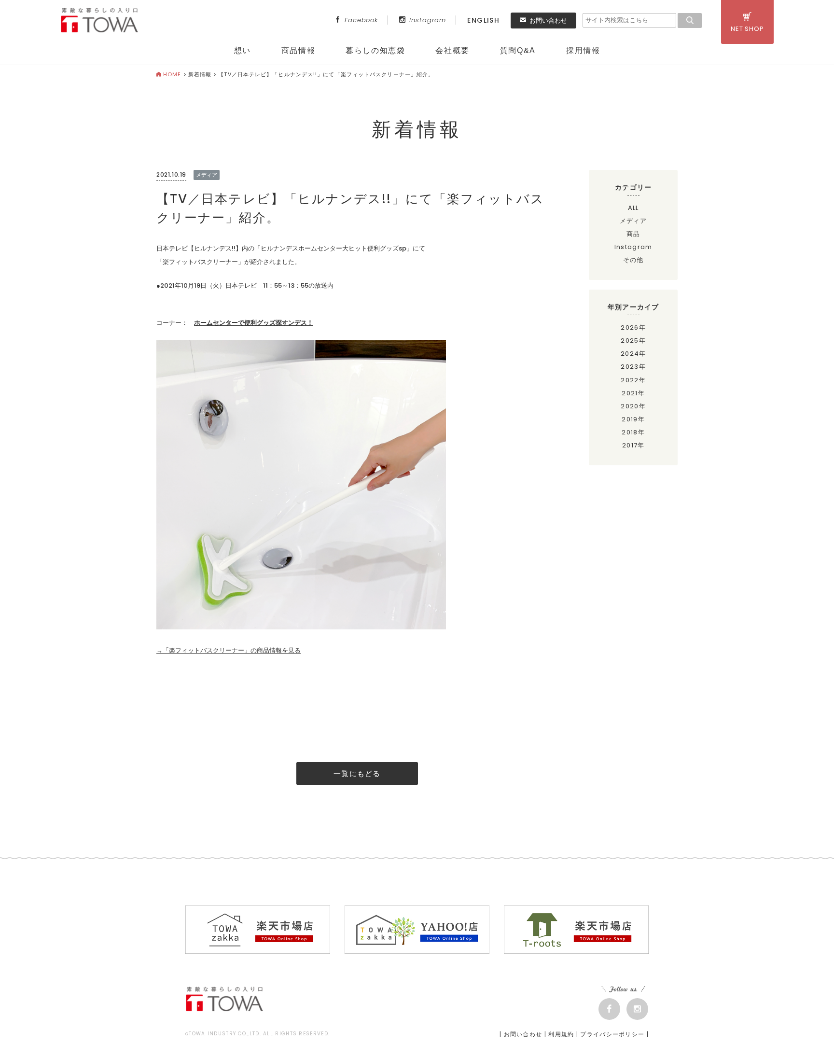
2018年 (633, 432)
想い (242, 50)
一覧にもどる (357, 773)
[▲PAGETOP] (809, 1019)
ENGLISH (483, 20)
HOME (172, 74)
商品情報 (298, 50)
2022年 (633, 380)
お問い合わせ (548, 20)
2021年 (633, 393)
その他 (633, 259)
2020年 (633, 406)
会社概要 (452, 50)
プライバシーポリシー (612, 1034)
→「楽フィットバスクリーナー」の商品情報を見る (228, 650)
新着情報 (199, 74)
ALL (633, 207)
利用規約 (561, 1034)
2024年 (633, 353)
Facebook (361, 20)
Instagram (427, 20)
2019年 (633, 419)
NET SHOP (747, 28)
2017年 (633, 445)
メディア (633, 220)
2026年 (633, 327)
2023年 (633, 366)
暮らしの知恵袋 (375, 50)
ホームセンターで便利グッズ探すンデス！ (253, 322)
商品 (633, 233)
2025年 (633, 340)
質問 (518, 50)
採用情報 (583, 50)
